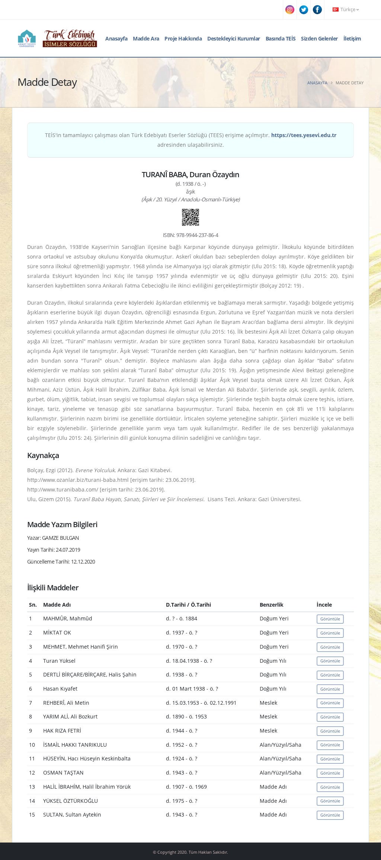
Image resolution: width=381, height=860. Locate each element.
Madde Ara (146, 38)
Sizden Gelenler (319, 38)
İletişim (352, 38)
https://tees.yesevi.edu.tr (303, 135)
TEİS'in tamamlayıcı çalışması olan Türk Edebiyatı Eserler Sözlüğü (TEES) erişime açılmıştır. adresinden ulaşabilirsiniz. (190, 140)
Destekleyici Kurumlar (233, 38)
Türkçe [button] (347, 9)
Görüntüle (330, 619)
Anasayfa (116, 38)
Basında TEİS (281, 38)
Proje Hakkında (183, 38)
